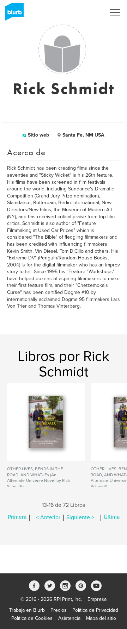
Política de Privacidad (95, 610)
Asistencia (69, 618)
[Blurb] (12, 14)
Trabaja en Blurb (27, 610)
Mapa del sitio (101, 618)
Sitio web (38, 135)
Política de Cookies (32, 618)
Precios (58, 610)
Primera (17, 517)
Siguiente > (80, 517)
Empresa (97, 599)
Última (112, 517)
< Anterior (48, 517)
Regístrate (85, 12)
